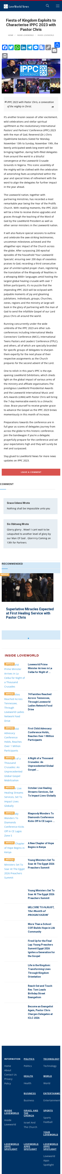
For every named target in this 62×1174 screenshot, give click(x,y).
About (7, 1070)
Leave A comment (31, 472)
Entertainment (51, 1100)
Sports (48, 1110)
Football (48, 1122)
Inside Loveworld (25, 35)
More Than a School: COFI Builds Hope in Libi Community (41, 928)
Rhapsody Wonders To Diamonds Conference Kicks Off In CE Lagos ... (41, 817)
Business (30, 1093)
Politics (29, 1059)
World (47, 1076)
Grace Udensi (14, 503)
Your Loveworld (50, 1133)
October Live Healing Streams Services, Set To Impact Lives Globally (42, 792)
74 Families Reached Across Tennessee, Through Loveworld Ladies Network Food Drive (40, 702)
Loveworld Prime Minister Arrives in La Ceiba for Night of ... (40, 668)
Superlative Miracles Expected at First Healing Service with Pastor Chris (30, 613)
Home (10, 35)
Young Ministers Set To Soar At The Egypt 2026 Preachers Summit (41, 864)
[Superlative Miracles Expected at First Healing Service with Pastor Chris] (27, 598)
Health (28, 1076)
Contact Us (10, 1074)
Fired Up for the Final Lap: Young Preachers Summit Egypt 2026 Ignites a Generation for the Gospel (41, 948)
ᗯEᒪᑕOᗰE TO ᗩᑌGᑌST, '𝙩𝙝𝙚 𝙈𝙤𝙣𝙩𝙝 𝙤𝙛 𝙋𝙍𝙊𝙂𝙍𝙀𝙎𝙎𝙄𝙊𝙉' (41, 911)
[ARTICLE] (14, 675)
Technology (51, 1059)
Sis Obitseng (14, 524)
